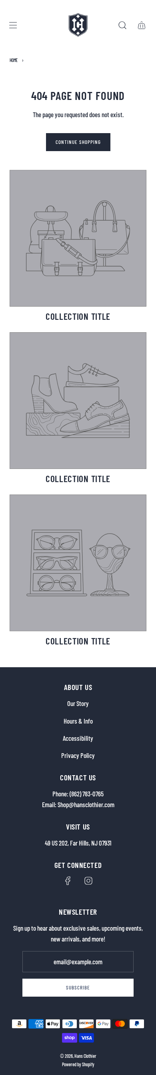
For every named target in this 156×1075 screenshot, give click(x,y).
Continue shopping (78, 142)
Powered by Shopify (78, 1064)
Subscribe (78, 987)
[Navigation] (12, 25)
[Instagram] (88, 880)
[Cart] (141, 25)
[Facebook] (68, 880)
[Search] (122, 25)
